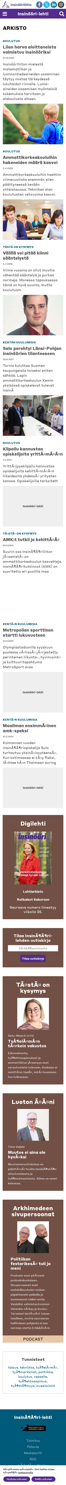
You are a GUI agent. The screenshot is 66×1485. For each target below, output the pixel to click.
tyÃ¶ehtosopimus (32, 1381)
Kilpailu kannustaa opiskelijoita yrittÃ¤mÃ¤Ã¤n (33, 451)
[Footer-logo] (33, 1428)
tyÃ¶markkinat (24, 1372)
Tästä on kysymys (18, 247)
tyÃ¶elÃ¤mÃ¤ (46, 1367)
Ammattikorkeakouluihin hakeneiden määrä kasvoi (30, 159)
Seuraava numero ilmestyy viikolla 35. (33, 909)
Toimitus (33, 1440)
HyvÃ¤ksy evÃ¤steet (17, 1479)
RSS (33, 1459)
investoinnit (45, 1386)
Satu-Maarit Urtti (21, 1035)
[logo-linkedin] (54, 4)
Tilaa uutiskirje (33, 958)
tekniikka (27, 1367)
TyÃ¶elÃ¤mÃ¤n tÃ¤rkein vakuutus (27, 1043)
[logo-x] (46, 4)
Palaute (33, 1447)
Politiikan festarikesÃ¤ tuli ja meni (31, 1263)
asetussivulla (25, 1472)
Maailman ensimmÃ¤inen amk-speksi (29, 728)
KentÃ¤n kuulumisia (20, 624)
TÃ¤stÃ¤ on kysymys (19, 533)
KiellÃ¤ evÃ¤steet (43, 1479)
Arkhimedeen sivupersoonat (33, 1211)
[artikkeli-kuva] (33, 124)
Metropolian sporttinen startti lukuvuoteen (28, 632)
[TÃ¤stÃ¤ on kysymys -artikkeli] (33, 1014)
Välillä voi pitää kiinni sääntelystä (25, 255)
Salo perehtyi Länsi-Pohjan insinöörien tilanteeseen (32, 351)
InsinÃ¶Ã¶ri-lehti (33, 1417)
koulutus (11, 41)
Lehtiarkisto (33, 891)
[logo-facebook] (39, 4)
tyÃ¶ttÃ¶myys (22, 1386)
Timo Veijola (16, 1146)
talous (13, 1367)
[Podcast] (33, 1237)
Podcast (33, 1338)
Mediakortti (33, 1453)
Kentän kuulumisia (19, 342)
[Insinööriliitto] (28, 4)
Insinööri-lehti (33, 13)
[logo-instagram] (61, 4)
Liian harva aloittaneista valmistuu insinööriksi (29, 49)
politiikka (45, 1372)
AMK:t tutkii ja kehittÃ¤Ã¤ (31, 539)
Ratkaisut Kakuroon (33, 899)
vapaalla (40, 1376)
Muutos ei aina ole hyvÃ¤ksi (26, 1154)
